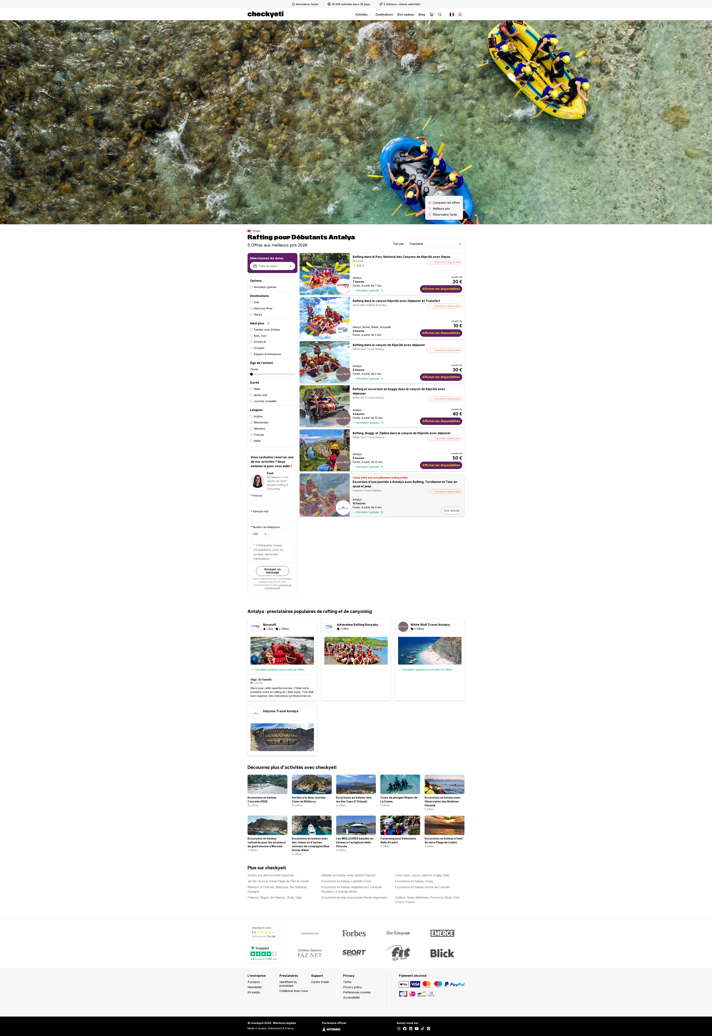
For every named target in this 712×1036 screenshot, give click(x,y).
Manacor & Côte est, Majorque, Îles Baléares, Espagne (278, 889)
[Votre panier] (431, 14)
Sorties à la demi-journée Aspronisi (271, 875)
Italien (257, 440)
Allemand (259, 428)
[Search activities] (440, 14)
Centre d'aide (320, 982)
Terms (347, 982)
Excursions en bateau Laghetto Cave (346, 881)
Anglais (258, 416)
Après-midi (260, 395)
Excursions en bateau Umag (414, 881)
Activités (361, 14)
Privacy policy (352, 987)
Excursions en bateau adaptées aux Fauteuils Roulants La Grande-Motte (351, 889)
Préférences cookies (357, 992)
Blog (421, 14)
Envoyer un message (272, 570)
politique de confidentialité (278, 587)
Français (259, 434)
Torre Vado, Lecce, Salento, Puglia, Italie (422, 875)
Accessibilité (351, 997)
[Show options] (460, 244)
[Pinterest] (428, 1029)
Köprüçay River (263, 308)
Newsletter (255, 987)
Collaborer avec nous (293, 991)
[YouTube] (416, 1029)
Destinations (384, 14)
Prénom (256, 495)
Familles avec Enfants (267, 329)
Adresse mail (259, 511)
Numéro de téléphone (265, 527)
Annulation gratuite (265, 287)
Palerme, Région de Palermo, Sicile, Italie (275, 897)
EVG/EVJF (260, 341)
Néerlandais (261, 422)
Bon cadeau (405, 14)
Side (256, 302)
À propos (254, 982)
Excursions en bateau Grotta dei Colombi (422, 887)
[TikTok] (422, 1029)
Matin (257, 388)
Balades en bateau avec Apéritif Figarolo (348, 875)
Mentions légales (284, 1023)
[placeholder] (460, 14)
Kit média (254, 992)
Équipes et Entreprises (267, 354)
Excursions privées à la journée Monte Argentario (354, 897)
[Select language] (452, 14)
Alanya (258, 314)
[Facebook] (405, 1029)
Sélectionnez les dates (267, 258)
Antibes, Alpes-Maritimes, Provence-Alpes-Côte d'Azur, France (427, 900)
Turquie (256, 231)
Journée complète (265, 401)
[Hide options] (291, 266)
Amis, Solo (260, 335)
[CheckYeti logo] (266, 14)
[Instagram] (399, 1029)
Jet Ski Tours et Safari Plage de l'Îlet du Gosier (278, 881)
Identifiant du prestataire (288, 983)
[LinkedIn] (410, 1029)
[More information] (268, 323)
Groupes (259, 348)
